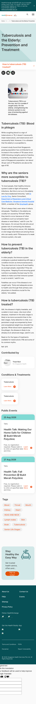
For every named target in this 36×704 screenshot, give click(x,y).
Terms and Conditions (9, 644)
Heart (18, 510)
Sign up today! (12, 573)
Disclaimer (5, 649)
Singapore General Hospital (23, 201)
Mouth (28, 505)
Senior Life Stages (12, 529)
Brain (6, 525)
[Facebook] (10, 618)
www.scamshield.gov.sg (9, 9)
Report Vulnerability (24, 649)
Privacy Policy (7, 607)
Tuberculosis (19, 525)
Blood (6, 505)
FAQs (4, 597)
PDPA (20, 644)
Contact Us (23, 592)
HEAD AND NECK (11, 515)
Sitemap (5, 602)
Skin (23, 520)
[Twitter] (4, 618)
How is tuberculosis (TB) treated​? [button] (14, 65)
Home (3, 21)
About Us (5, 592)
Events (22, 597)
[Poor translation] (7, 676)
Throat (17, 505)
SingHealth (24, 204)
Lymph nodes (10, 520)
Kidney (7, 510)
